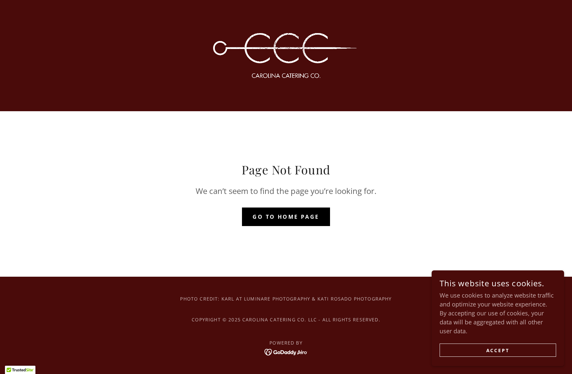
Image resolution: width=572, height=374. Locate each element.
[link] (286, 51)
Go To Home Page (286, 216)
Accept (498, 350)
